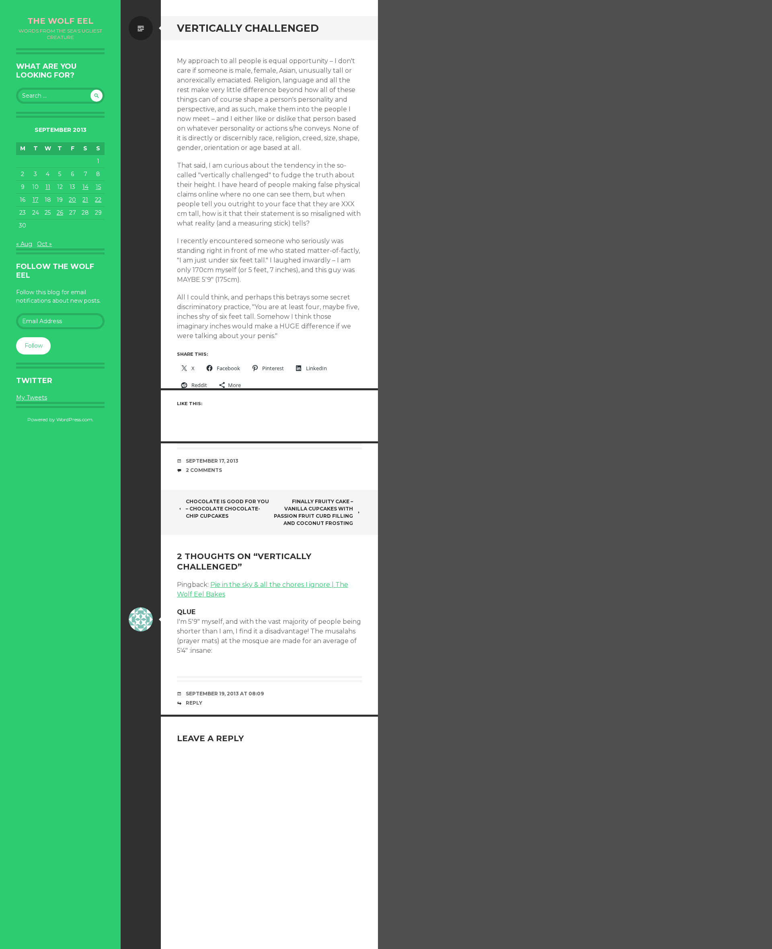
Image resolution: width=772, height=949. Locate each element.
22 (98, 199)
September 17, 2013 (212, 461)
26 (60, 212)
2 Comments (204, 470)
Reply (194, 703)
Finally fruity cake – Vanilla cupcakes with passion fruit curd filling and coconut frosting (313, 512)
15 (98, 187)
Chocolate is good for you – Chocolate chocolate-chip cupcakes (227, 508)
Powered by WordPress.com (59, 419)
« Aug (24, 244)
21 (85, 199)
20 (72, 199)
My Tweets (31, 397)
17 (36, 199)
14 (85, 187)
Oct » (44, 244)
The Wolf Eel (60, 21)
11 (47, 187)
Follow (34, 345)
